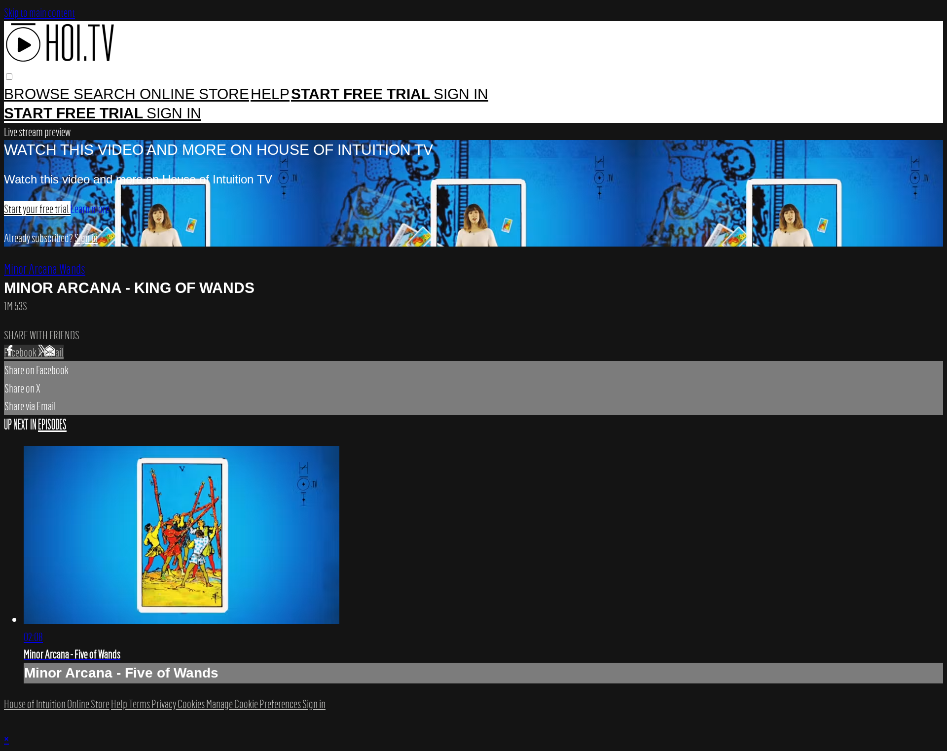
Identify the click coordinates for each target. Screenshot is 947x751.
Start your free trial (37, 208)
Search (106, 94)
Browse (38, 94)
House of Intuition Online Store (56, 703)
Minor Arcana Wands (44, 268)
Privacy (164, 703)
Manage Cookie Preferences (254, 703)
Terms (140, 703)
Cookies (192, 703)
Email (54, 352)
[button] (9, 76)
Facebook (21, 352)
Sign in (461, 94)
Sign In (173, 113)
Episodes (52, 424)
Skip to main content (39, 12)
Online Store (194, 94)
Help (270, 94)
